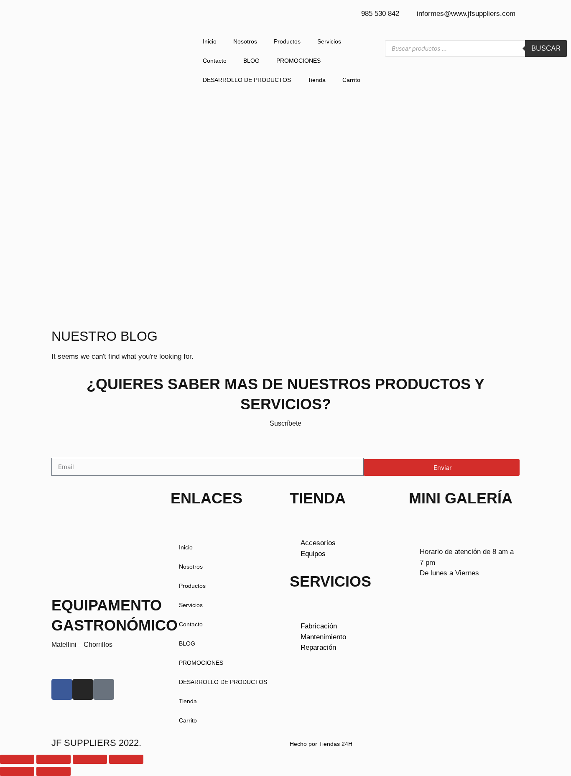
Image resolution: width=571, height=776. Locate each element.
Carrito (351, 80)
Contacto (215, 60)
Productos (287, 41)
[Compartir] (90, 759)
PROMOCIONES (298, 60)
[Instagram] (82, 689)
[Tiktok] (103, 689)
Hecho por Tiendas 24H (321, 743)
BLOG (251, 60)
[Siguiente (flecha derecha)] (53, 771)
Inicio (210, 41)
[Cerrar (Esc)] (126, 759)
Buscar (546, 48)
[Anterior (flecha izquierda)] (17, 771)
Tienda (317, 80)
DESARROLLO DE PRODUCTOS (247, 80)
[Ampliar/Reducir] (17, 759)
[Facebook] (61, 689)
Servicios (329, 41)
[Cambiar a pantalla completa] (53, 759)
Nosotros (245, 41)
